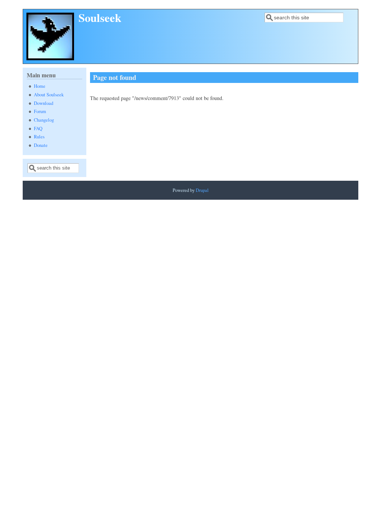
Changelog (44, 120)
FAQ (38, 128)
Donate (41, 145)
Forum (40, 111)
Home (39, 86)
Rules (39, 137)
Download (43, 103)
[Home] (50, 58)
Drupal (202, 190)
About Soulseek (49, 94)
